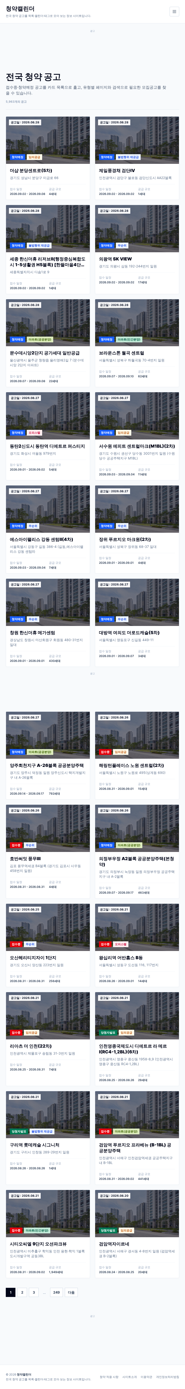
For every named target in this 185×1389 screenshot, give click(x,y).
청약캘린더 (24, 1374)
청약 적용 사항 (109, 1377)
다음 (71, 1292)
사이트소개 (129, 1377)
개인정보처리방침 (167, 1377)
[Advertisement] (92, 48)
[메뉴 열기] (174, 11)
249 (56, 1292)
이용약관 (146, 1377)
